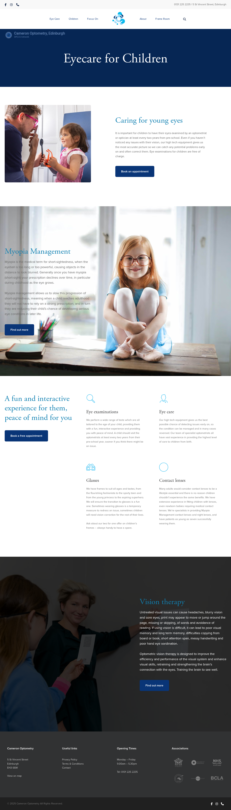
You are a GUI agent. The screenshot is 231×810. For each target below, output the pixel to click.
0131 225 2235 (182, 4)
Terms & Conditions (73, 763)
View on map (14, 776)
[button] (54, 19)
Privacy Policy (69, 759)
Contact (66, 767)
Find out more (19, 330)
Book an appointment (135, 171)
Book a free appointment (26, 436)
